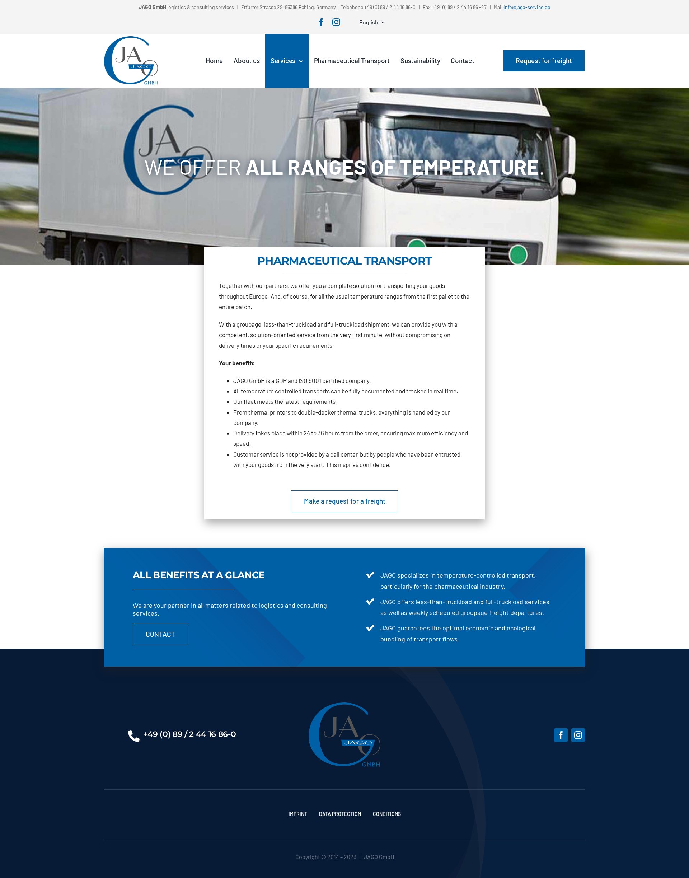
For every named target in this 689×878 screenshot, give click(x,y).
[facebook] (321, 22)
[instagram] (336, 22)
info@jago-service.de (526, 7)
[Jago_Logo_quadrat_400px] (131, 39)
